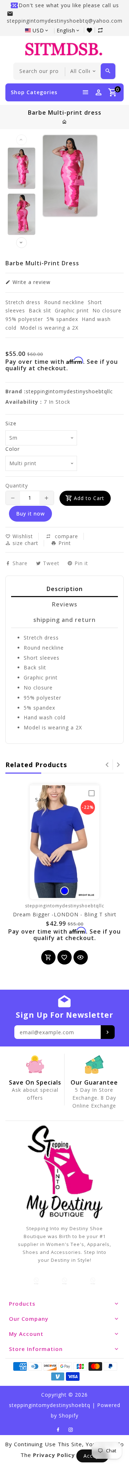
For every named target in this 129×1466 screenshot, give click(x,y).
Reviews (64, 604)
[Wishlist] (90, 30)
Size (10, 423)
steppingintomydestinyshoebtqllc (69, 391)
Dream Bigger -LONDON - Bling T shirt (64, 914)
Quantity (16, 485)
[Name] (108, 1032)
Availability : (23, 401)
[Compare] (101, 30)
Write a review (31, 282)
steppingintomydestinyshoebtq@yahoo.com (65, 20)
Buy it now (30, 513)
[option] (21, 168)
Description (65, 589)
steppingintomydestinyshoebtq (49, 1405)
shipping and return (64, 620)
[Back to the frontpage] (64, 121)
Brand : (15, 391)
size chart (24, 543)
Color (12, 448)
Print (64, 543)
